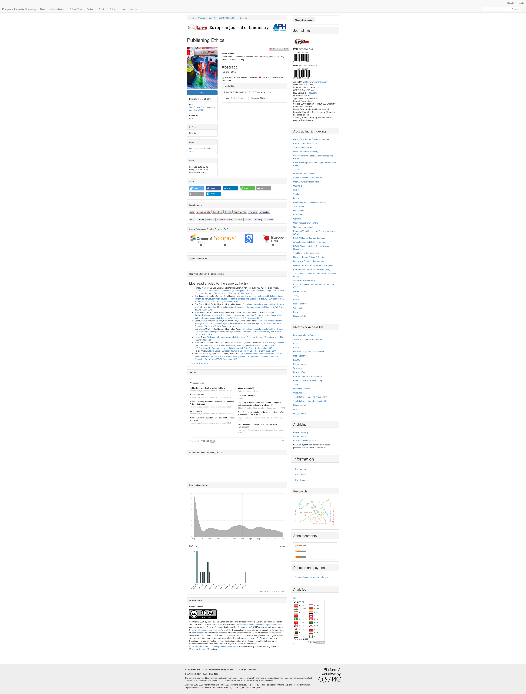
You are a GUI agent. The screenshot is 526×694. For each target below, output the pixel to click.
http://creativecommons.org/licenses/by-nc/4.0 (210, 630)
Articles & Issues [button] (57, 9)
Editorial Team (76, 9)
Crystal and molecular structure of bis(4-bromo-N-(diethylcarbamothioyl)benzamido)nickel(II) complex (239, 330)
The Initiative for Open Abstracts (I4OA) (310, 396)
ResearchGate (299, 316)
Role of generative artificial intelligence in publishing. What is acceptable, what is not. (261, 413)
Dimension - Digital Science (305, 173)
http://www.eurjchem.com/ (316, 81)
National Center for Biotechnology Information (313, 265)
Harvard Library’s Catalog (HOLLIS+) (309, 257)
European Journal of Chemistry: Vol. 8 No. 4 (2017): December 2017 (232, 318)
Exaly (295, 311)
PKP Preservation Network (304, 440)
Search (515, 9)
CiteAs (228, 211)
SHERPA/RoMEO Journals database (309, 237)
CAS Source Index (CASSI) (305, 143)
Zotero (248, 219)
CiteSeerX (297, 214)
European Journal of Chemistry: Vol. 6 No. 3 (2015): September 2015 (242, 348)
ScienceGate (298, 206)
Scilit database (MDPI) (303, 147)
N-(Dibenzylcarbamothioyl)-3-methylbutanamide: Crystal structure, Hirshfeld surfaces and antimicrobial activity (238, 315)
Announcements (129, 9)
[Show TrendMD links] (283, 441)
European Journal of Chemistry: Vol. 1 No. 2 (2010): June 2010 (249, 350)
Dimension (264, 211)
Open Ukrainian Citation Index (306, 181)
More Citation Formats (236, 98)
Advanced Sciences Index (304, 280)
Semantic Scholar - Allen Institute (307, 177)
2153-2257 (303, 87)
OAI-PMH (269, 219)
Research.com (299, 291)
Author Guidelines (197, 395)
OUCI (192, 219)
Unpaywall (297, 392)
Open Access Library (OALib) (306, 222)
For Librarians (301, 480)
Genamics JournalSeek (303, 227)
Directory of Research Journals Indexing (310, 261)
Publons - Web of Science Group (307, 376)
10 (205, 363)
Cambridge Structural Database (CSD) (310, 202)
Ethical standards (245, 388)
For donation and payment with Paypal (311, 577)
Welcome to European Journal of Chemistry (226, 337)
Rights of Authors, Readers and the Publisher (207, 388)
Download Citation (259, 98)
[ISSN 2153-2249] (301, 56)
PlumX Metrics (240, 211)
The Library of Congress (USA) (306, 253)
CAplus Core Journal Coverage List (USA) (311, 139)
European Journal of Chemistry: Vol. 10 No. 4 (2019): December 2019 (236, 357)
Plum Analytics (299, 364)
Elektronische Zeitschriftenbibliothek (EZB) (311, 269)
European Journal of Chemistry (19, 9)
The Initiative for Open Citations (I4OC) (310, 401)
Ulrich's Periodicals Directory (305, 151)
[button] (196, 188)
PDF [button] (202, 92)
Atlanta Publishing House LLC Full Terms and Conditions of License (212, 419)
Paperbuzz (217, 211)
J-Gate (296, 169)
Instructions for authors (247, 395)
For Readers (300, 469)
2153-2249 (303, 84)
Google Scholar (203, 211)
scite (192, 211)
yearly (282, 591)
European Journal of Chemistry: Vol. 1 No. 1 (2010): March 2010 (224, 293)
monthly (274, 591)
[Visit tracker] (294, 597)
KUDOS (296, 359)
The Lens (253, 211)
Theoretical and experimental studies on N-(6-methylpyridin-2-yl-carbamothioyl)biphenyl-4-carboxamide (239, 290)
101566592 (313, 92)
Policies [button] (113, 9)
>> (209, 363)
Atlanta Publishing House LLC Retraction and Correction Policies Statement (212, 403)
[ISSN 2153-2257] (301, 73)
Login (521, 3)
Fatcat (296, 299)
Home (42, 9)
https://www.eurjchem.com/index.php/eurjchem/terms (259, 624)
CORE (296, 190)
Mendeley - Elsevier (301, 388)
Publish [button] (89, 9)
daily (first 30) (264, 591)
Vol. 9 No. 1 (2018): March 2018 (223, 17)
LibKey (201, 219)
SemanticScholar (224, 219)
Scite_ (296, 295)
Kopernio (238, 219)
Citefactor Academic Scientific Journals (310, 242)
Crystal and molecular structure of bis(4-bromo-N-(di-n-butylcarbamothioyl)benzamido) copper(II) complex (239, 305)
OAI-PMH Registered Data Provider (308, 351)
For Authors (300, 474)
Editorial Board (214, 350)
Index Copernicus (300, 303)
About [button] (101, 9)
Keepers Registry (300, 432)
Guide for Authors (197, 411)
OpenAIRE (297, 185)
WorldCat (210, 219)
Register (511, 3)
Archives (201, 17)
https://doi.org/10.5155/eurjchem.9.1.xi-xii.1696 (202, 108)
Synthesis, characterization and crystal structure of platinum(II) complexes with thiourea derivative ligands (238, 322)
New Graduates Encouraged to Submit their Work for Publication (259, 425)
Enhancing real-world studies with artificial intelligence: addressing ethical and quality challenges (259, 403)
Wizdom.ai (297, 307)
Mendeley (258, 219)
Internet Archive (300, 436)
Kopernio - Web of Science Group (307, 380)
